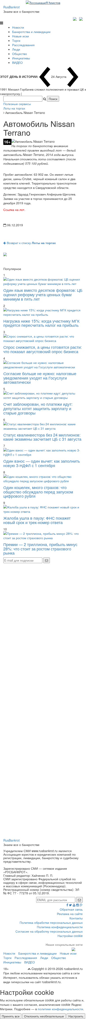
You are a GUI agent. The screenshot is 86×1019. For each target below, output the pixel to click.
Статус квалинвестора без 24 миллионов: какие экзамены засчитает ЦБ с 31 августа (42, 437)
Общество (19, 53)
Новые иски (20, 36)
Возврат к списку (31, 243)
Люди (16, 49)
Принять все (11, 1016)
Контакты (76, 918)
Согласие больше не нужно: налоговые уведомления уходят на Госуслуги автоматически (39, 378)
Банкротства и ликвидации (31, 31)
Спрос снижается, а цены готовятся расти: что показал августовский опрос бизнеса (42, 349)
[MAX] (75, 18)
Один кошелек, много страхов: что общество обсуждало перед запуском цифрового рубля (38, 491)
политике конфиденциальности (60, 1009)
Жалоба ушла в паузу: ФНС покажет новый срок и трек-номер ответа (37, 520)
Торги (16, 40)
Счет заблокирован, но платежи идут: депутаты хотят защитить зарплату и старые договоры (38, 408)
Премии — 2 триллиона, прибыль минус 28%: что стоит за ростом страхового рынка (40, 548)
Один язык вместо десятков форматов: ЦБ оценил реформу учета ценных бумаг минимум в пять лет (42, 294)
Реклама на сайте (70, 913)
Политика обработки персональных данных (51, 922)
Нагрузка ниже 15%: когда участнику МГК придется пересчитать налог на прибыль (41, 323)
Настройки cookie (70, 935)
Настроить (75, 1016)
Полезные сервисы (17, 104)
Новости (18, 27)
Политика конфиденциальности (60, 927)
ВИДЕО (17, 62)
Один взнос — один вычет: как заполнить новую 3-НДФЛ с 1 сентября (41, 463)
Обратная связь (71, 909)
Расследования (23, 45)
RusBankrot (11, 7)
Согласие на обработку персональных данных (49, 931)
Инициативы (21, 58)
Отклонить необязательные (44, 1016)
